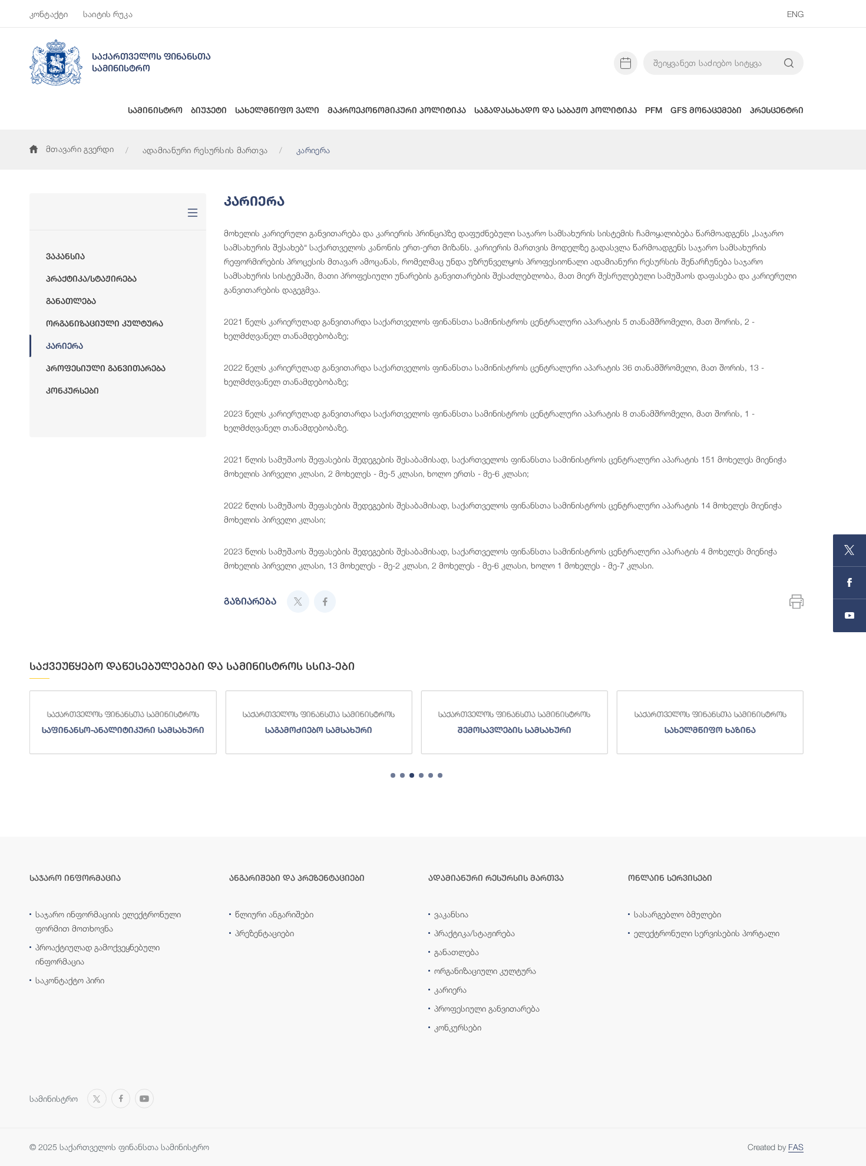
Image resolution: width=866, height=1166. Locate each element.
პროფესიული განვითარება (106, 368)
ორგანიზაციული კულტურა (104, 323)
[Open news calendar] (625, 63)
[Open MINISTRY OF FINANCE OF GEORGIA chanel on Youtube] (849, 615)
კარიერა (64, 346)
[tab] (393, 775)
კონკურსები (72, 390)
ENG (795, 14)
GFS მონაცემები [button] (706, 110)
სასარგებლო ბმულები (677, 914)
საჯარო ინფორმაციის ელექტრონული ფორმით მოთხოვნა (108, 921)
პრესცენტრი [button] (777, 110)
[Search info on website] (789, 63)
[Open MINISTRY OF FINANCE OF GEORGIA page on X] (849, 550)
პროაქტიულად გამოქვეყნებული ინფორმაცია (97, 954)
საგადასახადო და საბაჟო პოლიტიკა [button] (555, 110)
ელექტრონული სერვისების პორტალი (706, 933)
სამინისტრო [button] (155, 110)
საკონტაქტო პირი (69, 980)
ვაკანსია (65, 256)
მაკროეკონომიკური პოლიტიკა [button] (397, 110)
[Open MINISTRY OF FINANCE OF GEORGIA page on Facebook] (849, 583)
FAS (796, 1147)
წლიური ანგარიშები (274, 914)
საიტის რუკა (108, 14)
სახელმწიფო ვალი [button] (277, 110)
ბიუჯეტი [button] (209, 110)
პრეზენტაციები (264, 933)
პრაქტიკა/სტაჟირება (91, 278)
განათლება (71, 301)
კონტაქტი (48, 14)
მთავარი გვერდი (80, 149)
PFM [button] (653, 110)
